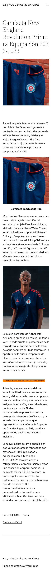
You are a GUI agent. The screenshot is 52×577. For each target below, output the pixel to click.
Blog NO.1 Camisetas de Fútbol (21, 4)
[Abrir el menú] (47, 4)
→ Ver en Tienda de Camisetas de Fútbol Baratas (24, 381)
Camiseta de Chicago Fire (26, 208)
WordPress (31, 565)
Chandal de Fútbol (12, 522)
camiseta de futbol (25, 333)
